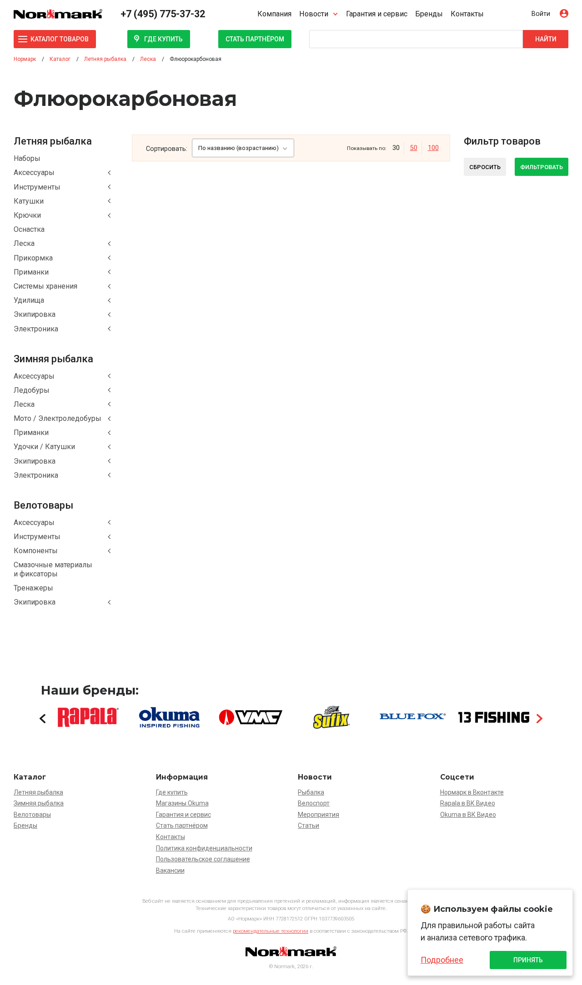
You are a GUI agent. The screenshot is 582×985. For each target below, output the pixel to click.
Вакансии (170, 870)
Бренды (429, 14)
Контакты (467, 14)
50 (413, 148)
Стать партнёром (255, 39)
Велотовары (32, 814)
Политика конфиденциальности (204, 848)
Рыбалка (311, 792)
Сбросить (485, 167)
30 (396, 148)
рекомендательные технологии (270, 931)
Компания (274, 14)
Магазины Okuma (182, 803)
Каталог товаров (59, 39)
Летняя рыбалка (38, 792)
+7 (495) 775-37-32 (162, 14)
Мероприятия (318, 814)
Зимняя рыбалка (39, 803)
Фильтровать (541, 167)
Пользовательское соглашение (203, 859)
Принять (528, 960)
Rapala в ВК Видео (467, 803)
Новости (313, 14)
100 (433, 148)
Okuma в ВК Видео (468, 814)
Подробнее (442, 960)
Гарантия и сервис (376, 14)
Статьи (308, 825)
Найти (546, 39)
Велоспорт (314, 803)
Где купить (163, 39)
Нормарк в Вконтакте (472, 792)
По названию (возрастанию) (238, 148)
